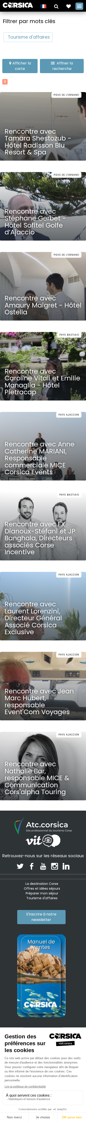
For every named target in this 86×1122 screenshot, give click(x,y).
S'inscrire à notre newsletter (41, 917)
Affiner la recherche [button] (62, 66)
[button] (56, 6)
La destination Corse (41, 883)
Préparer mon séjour (42, 893)
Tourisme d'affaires (29, 37)
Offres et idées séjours (42, 888)
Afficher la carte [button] (21, 66)
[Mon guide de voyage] (68, 6)
